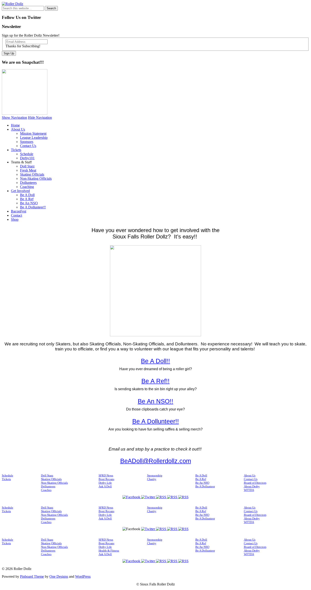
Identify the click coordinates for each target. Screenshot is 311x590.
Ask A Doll (105, 486)
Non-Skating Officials (36, 178)
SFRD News (106, 475)
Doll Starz (27, 166)
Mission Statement (33, 133)
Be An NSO (29, 203)
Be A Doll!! (155, 361)
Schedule (26, 154)
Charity (151, 479)
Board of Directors (255, 482)
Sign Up (9, 53)
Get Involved (20, 191)
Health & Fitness (109, 550)
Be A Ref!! (155, 381)
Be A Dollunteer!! (33, 207)
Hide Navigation (40, 117)
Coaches (46, 490)
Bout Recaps (106, 479)
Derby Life (105, 482)
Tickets (16, 150)
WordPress (83, 576)
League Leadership (34, 137)
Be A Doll (27, 195)
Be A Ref (26, 199)
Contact (16, 215)
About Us (18, 129)
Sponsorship (154, 475)
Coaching (27, 187)
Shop (14, 219)
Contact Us (28, 146)
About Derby (252, 486)
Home (15, 125)
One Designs (58, 576)
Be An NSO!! (155, 401)
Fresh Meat (28, 170)
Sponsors (26, 142)
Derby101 (27, 158)
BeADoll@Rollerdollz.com (155, 461)
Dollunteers (28, 183)
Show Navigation (14, 117)
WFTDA (249, 490)
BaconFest (18, 211)
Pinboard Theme (32, 576)
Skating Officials (32, 174)
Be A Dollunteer (205, 486)
